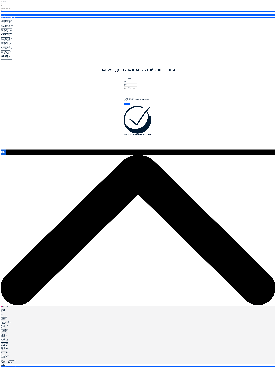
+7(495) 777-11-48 (5, 355)
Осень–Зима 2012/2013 (6, 54)
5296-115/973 (4, 318)
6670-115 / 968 (4, 348)
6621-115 (2, 349)
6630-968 (3, 334)
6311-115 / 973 (4, 327)
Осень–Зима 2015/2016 (6, 46)
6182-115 (3, 324)
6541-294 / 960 (4, 331)
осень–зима (5, 306)
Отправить (127, 104)
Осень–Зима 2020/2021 (6, 33)
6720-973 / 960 (4, 335)
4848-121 (3, 313)
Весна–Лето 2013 (5, 52)
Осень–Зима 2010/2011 (6, 59)
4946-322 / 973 (4, 344)
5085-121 (3, 311)
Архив (2, 24)
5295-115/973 (4, 317)
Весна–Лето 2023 (5, 26)
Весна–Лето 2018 (5, 39)
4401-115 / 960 (4, 343)
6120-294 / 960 (4, 330)
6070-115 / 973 (4, 325)
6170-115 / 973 (4, 326)
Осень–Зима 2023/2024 (7, 25)
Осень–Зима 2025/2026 (6, 20)
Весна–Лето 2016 (5, 44)
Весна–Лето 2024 (5, 22)
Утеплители (4, 351)
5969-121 (3, 319)
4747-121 (3, 310)
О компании (4, 356)
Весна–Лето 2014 (5, 50)
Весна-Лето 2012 (5, 55)
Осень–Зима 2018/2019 (6, 38)
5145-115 (2, 314)
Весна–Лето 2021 (5, 32)
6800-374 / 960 (4, 342)
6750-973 (3, 336)
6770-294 (3, 338)
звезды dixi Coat (5, 352)
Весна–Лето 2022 (5, 29)
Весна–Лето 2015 (5, 47)
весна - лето (5, 321)
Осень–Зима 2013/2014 (6, 51)
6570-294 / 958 (4, 333)
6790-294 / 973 (4, 340)
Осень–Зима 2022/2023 (6, 28)
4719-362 (3, 309)
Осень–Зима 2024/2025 (6, 21)
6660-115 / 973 (4, 347)
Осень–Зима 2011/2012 (6, 56)
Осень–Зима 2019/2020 (7, 35)
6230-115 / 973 (4, 346)
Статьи (2, 353)
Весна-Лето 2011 (5, 57)
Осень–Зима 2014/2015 (6, 48)
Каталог (3, 19)
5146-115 (2, 315)
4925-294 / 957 (4, 329)
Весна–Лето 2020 (5, 34)
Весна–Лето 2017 (5, 42)
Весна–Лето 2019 (5, 37)
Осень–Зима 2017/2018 (6, 41)
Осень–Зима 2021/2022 (6, 30)
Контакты (3, 357)
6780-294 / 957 (4, 339)
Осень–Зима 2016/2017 (6, 43)
